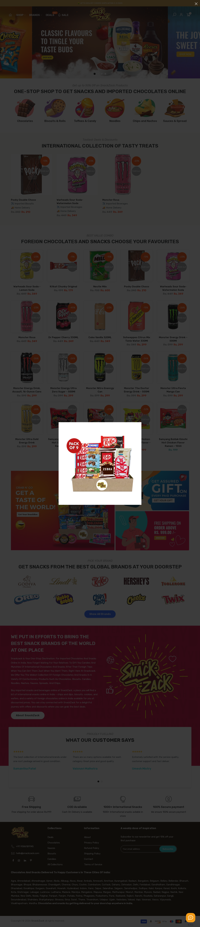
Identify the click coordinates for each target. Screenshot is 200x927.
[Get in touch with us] (190, 917)
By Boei (191, 925)
